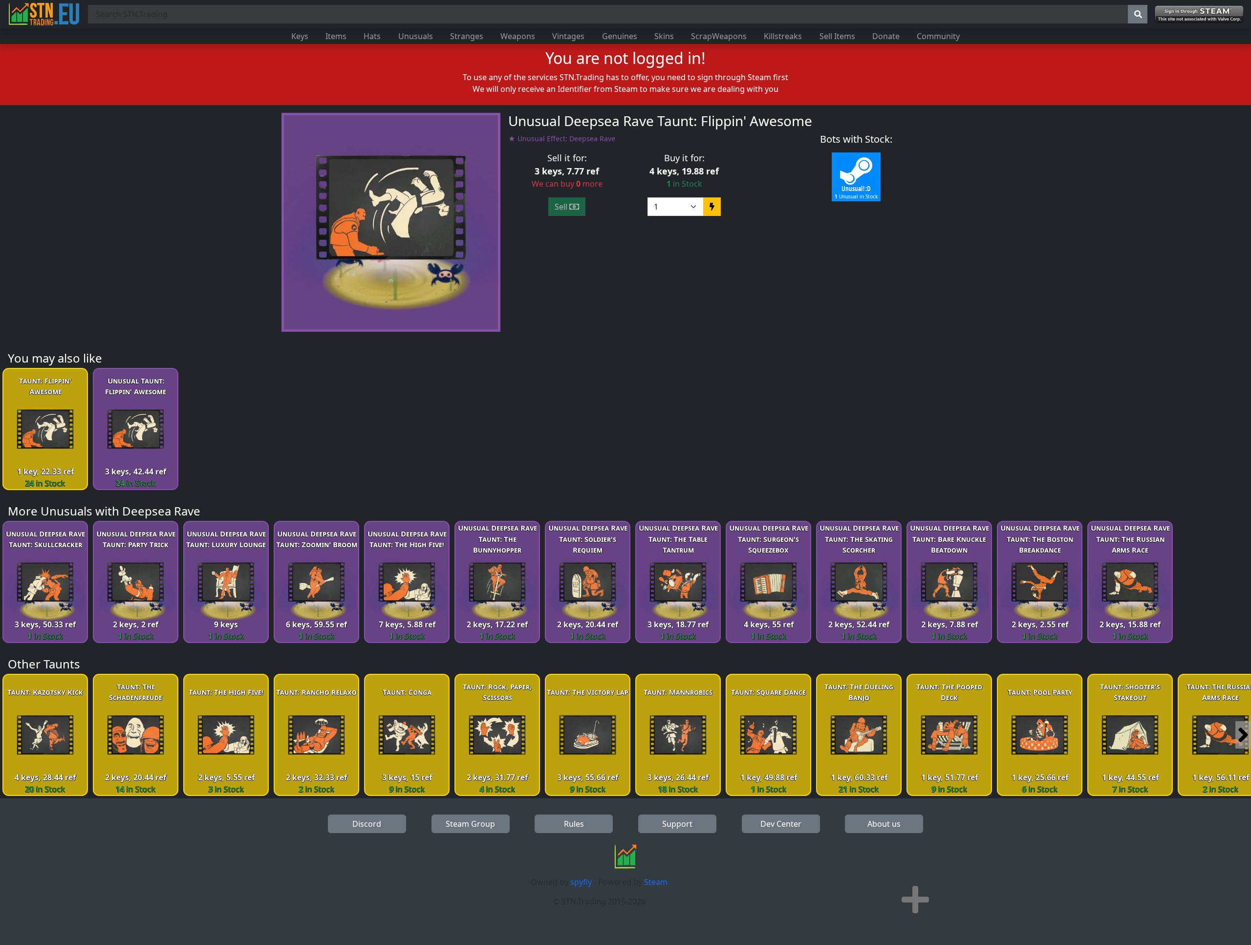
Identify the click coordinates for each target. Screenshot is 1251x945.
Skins (664, 36)
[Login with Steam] (1199, 14)
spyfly (581, 882)
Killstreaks (783, 36)
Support (677, 823)
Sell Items (837, 36)
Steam (656, 882)
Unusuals (415, 36)
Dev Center (780, 823)
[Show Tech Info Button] (915, 899)
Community (938, 36)
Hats (372, 36)
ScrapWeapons (719, 36)
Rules (574, 823)
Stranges (466, 36)
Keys (299, 36)
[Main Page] (44, 14)
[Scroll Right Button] (1243, 735)
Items (335, 36)
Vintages (568, 36)
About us (884, 823)
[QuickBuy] (712, 206)
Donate (886, 36)
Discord (366, 823)
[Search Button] (1137, 14)
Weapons (517, 36)
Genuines (619, 36)
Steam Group (470, 823)
